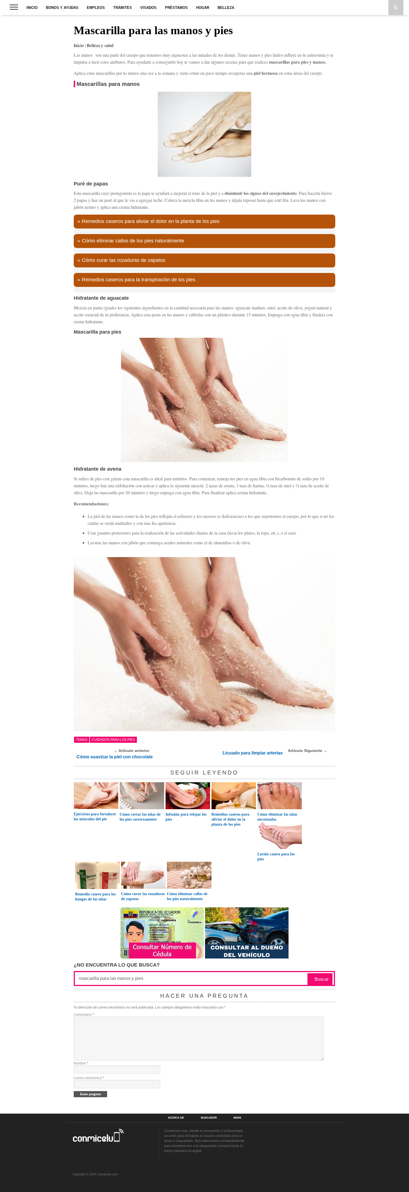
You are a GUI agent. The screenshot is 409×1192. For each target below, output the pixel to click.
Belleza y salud (100, 45)
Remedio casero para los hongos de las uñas (95, 896)
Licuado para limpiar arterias (253, 753)
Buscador (209, 1117)
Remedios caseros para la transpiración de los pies (138, 279)
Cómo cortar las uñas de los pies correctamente (140, 816)
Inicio (32, 8)
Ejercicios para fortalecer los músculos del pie (95, 816)
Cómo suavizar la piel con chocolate (115, 756)
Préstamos (176, 8)
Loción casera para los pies (276, 856)
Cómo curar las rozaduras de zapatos (123, 260)
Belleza (226, 8)
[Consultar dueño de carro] (247, 957)
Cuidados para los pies (113, 740)
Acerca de (176, 1117)
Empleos (96, 8)
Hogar (202, 8)
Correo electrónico (89, 1078)
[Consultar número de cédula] (162, 957)
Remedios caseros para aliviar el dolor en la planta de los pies (151, 221)
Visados (148, 8)
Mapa (237, 1117)
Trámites (122, 8)
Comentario (84, 1015)
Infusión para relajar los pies (186, 816)
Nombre (81, 1063)
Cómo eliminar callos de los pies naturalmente (133, 241)
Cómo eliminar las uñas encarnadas (277, 816)
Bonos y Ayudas (62, 8)
